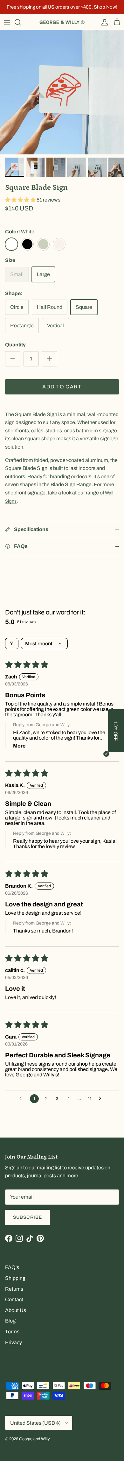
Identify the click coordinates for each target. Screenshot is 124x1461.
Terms (12, 1331)
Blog (10, 1320)
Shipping (15, 1278)
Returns (14, 1289)
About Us (15, 1310)
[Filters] (11, 643)
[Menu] (7, 22)
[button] (21, 199)
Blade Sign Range (71, 484)
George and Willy (34, 1439)
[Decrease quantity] (12, 358)
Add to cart (61, 386)
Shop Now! (105, 7)
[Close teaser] (106, 754)
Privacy (13, 1342)
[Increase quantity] (49, 358)
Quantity (15, 344)
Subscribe (27, 1217)
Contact (14, 1299)
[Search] (21, 22)
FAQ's (12, 1267)
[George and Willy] (62, 22)
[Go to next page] (102, 1098)
